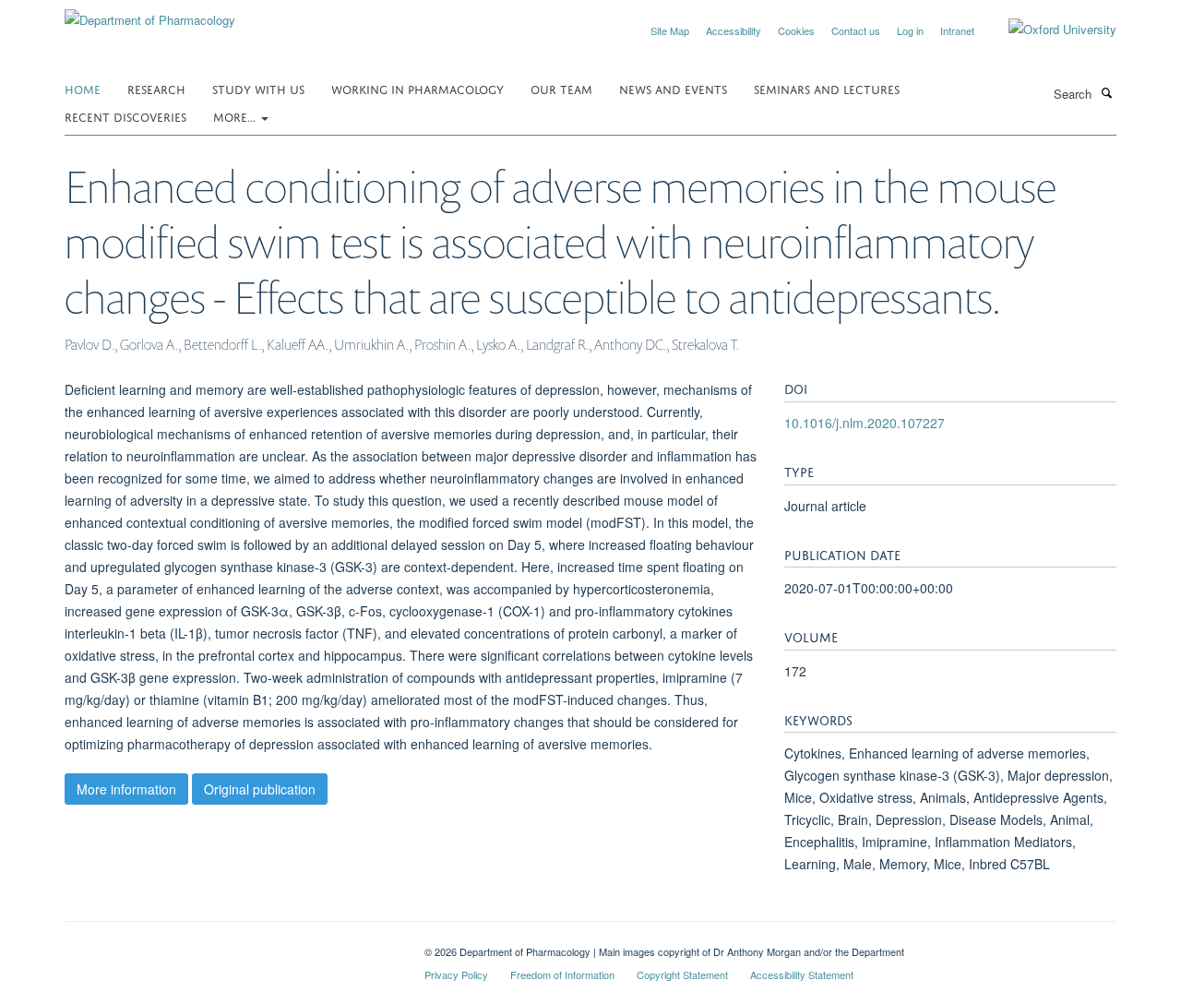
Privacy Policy (456, 974)
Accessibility (733, 30)
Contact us (855, 30)
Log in (910, 30)
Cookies (796, 30)
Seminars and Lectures (827, 88)
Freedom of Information (562, 974)
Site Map (669, 30)
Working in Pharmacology (417, 88)
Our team (561, 88)
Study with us (258, 88)
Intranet (957, 30)
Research (156, 88)
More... (236, 116)
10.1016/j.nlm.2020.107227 (864, 422)
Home (83, 88)
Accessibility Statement (801, 974)
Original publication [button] (260, 789)
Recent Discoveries (125, 116)
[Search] (1106, 92)
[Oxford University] (1048, 29)
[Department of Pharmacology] (150, 13)
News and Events (673, 88)
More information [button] (126, 789)
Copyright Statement (682, 974)
